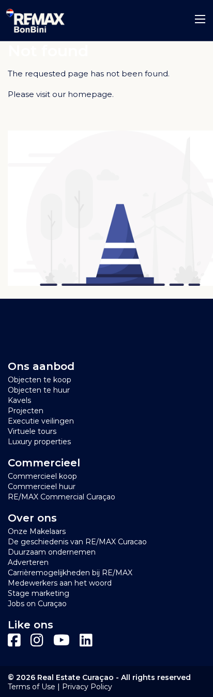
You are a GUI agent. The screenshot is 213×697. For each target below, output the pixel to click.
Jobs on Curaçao (37, 603)
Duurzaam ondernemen (52, 552)
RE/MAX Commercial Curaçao (61, 496)
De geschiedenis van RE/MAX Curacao (77, 541)
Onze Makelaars (37, 531)
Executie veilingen (41, 421)
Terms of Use (31, 686)
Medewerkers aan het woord (60, 583)
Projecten (25, 410)
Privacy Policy (87, 686)
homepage (90, 94)
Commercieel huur (41, 486)
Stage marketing (38, 593)
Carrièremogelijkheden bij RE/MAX (70, 572)
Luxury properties (39, 441)
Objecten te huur (39, 390)
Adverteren (28, 562)
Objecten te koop (39, 379)
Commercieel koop (42, 476)
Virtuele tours (32, 431)
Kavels (19, 400)
